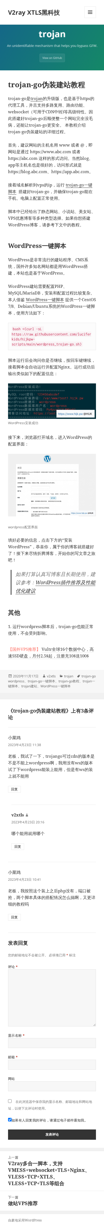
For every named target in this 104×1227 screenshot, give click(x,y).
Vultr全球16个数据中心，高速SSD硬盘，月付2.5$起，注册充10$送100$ (51, 652)
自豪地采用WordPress (25, 1220)
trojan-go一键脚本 (41, 681)
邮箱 (13, 1057)
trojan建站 (29, 686)
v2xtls (51, 676)
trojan (37, 98)
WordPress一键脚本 (45, 299)
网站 (11, 1078)
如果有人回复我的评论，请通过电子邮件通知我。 (50, 1120)
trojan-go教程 (69, 681)
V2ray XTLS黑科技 (34, 12)
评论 (13, 966)
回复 (14, 789)
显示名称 (16, 1035)
